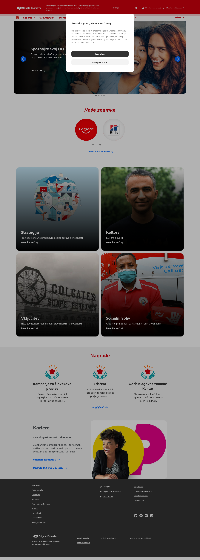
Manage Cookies (100, 62)
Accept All (100, 53)
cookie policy (90, 42)
